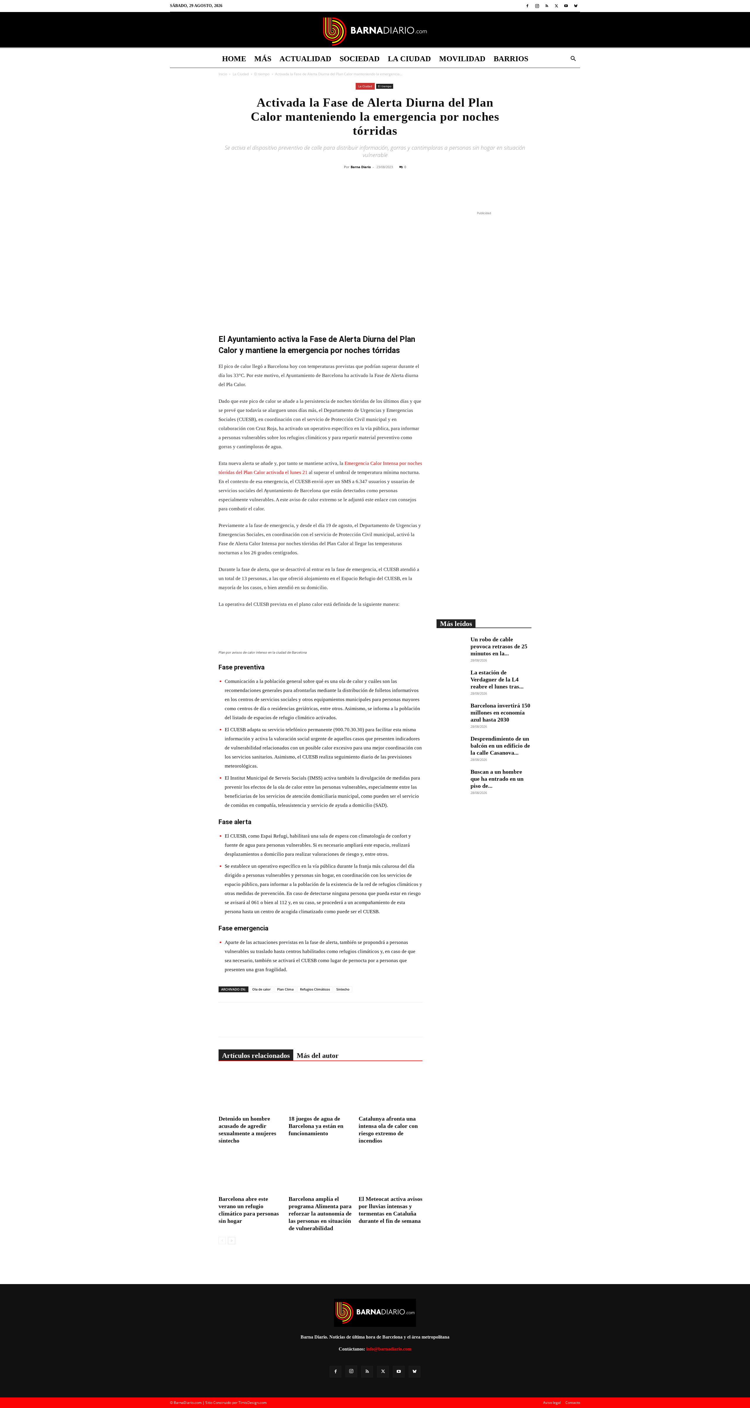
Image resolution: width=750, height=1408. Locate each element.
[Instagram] (537, 6)
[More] (419, 190)
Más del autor (318, 1055)
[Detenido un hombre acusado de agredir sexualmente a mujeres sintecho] (250, 1091)
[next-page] (231, 1240)
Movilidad (462, 58)
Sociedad (360, 58)
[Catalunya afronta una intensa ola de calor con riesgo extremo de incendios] (390, 1091)
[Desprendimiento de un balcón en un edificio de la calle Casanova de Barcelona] (451, 745)
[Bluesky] (575, 6)
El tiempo (262, 73)
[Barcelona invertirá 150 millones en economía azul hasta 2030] (451, 712)
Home (234, 58)
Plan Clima (285, 989)
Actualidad (305, 58)
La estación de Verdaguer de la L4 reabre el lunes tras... (497, 679)
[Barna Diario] (375, 31)
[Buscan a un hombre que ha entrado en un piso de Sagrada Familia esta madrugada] (451, 778)
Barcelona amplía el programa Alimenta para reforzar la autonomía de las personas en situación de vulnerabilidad (320, 1213)
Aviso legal (552, 1402)
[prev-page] (222, 1240)
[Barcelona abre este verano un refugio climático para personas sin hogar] (250, 1171)
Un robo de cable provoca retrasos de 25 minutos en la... (499, 646)
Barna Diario (361, 167)
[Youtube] (566, 6)
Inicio (223, 73)
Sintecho (343, 989)
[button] (573, 59)
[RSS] (546, 6)
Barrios (511, 58)
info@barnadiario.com (388, 1348)
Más (262, 58)
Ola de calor (261, 989)
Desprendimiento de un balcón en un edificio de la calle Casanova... (500, 745)
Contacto (572, 1402)
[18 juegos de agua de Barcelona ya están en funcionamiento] (320, 1091)
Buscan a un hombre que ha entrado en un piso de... (497, 778)
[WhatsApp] (392, 190)
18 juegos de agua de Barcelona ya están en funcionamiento (316, 1125)
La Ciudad (409, 58)
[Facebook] (527, 6)
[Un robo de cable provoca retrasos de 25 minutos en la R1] (451, 646)
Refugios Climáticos (315, 989)
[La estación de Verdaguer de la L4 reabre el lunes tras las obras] (451, 679)
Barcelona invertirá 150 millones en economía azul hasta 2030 (500, 712)
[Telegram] (406, 190)
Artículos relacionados (256, 1055)
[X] (556, 6)
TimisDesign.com (252, 1402)
